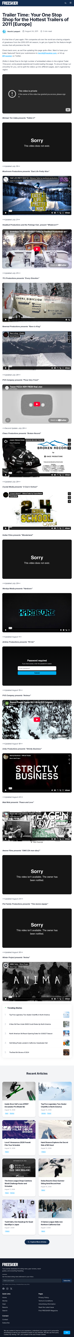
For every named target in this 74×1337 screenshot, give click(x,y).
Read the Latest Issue (46, 1307)
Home (4, 1297)
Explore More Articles (38, 1242)
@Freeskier (7, 56)
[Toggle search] (65, 3)
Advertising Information (47, 1304)
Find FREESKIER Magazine (48, 1311)
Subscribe (67, 1280)
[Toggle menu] (70, 3)
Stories (4, 1301)
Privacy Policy (44, 1297)
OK (67, 1332)
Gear (4, 1304)
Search (4, 1311)
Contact (5, 1319)
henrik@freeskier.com (47, 53)
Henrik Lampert (13, 31)
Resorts (5, 1307)
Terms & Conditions (46, 1301)
